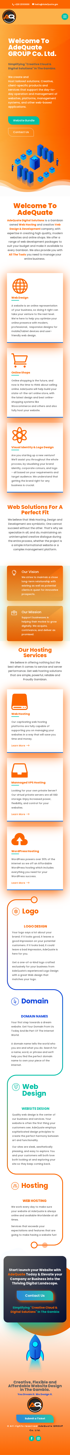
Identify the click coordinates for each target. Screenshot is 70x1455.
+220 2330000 (21, 4)
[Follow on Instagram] (38, 1438)
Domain (34, 1001)
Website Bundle (23, 120)
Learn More (18, 745)
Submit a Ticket (35, 1418)
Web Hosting (20, 714)
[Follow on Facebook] (31, 1438)
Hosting (34, 1185)
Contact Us (21, 132)
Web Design (34, 1090)
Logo (30, 911)
